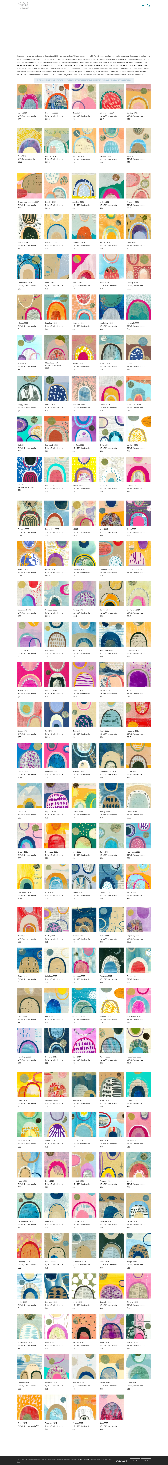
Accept (146, 1460)
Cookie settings (121, 1460)
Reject (135, 1460)
